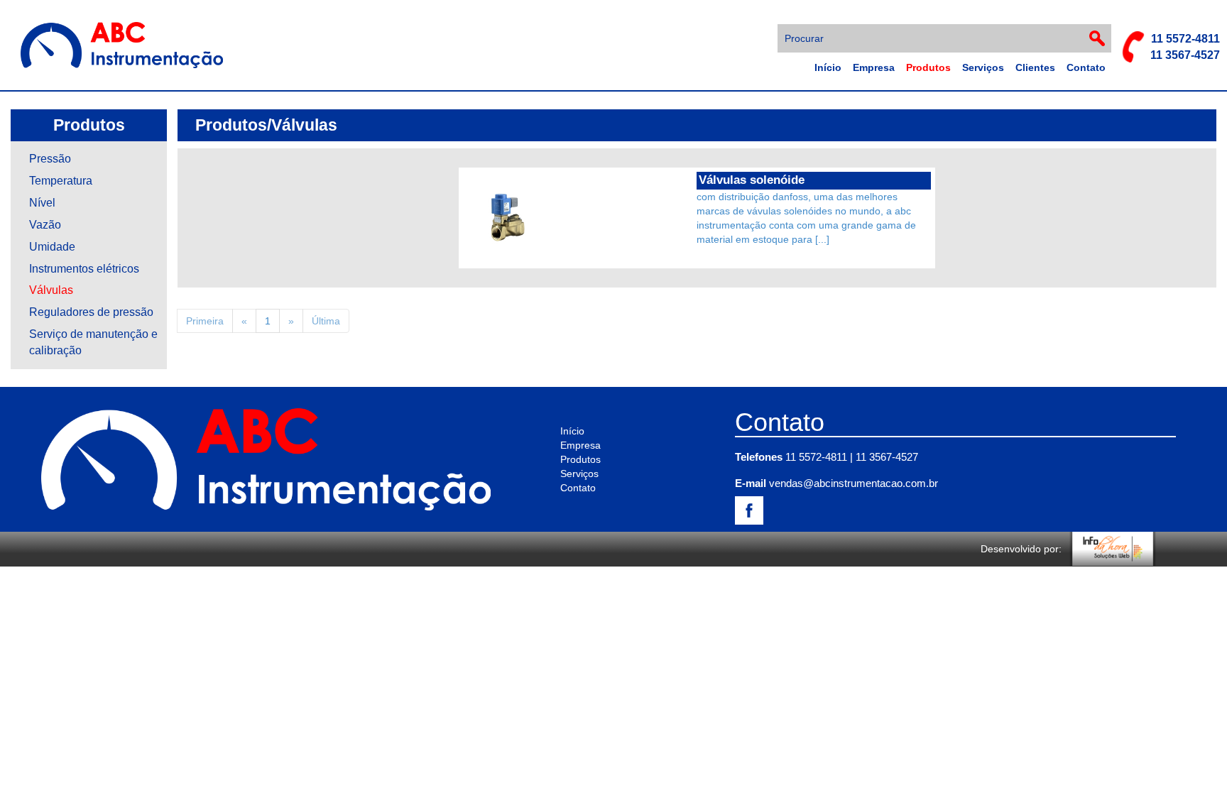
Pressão (50, 159)
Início (827, 67)
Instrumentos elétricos (84, 269)
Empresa (874, 67)
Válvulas (51, 290)
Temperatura (60, 181)
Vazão (45, 225)
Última (326, 321)
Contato (1086, 67)
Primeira (205, 321)
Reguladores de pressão (91, 312)
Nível (42, 203)
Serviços (983, 67)
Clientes (1035, 67)
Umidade (52, 247)
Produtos (928, 67)
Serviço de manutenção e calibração (93, 342)
